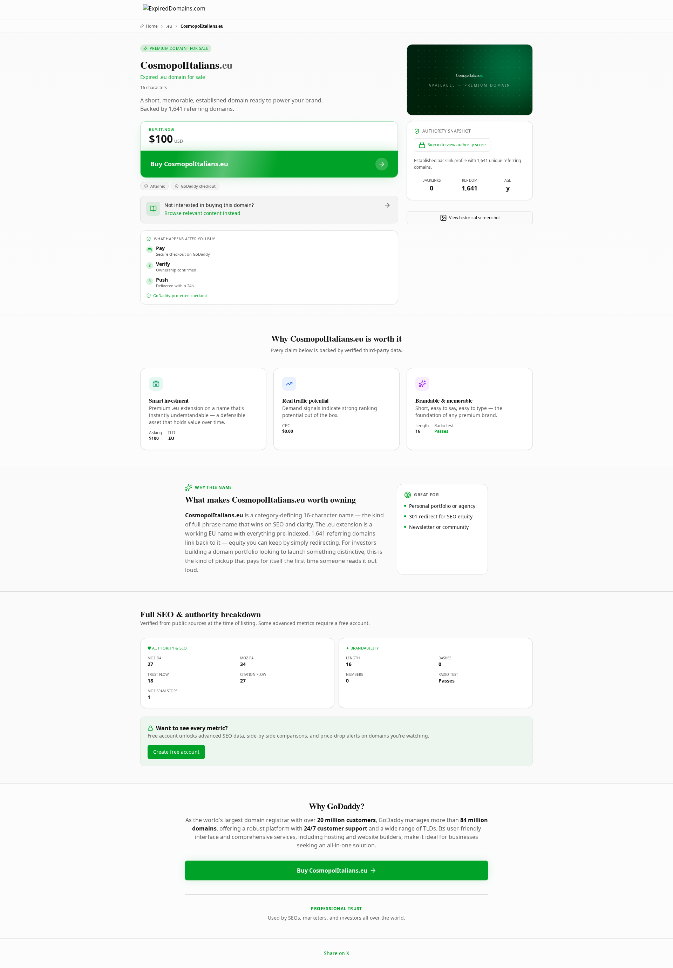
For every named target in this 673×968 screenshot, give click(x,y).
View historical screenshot (474, 218)
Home (152, 26)
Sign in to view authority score (457, 145)
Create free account (176, 751)
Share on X (336, 953)
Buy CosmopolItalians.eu (332, 870)
